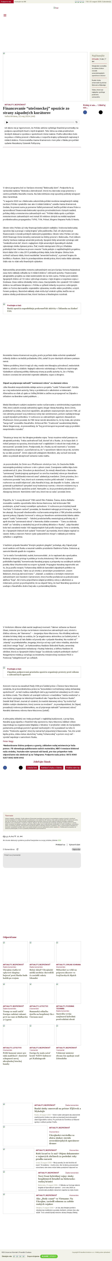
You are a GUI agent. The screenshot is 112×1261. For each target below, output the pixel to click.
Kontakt (15, 1252)
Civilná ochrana (73, 965)
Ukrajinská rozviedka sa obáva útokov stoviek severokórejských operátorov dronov (99, 71)
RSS (3, 1252)
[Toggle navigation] (5, 15)
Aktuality (9, 105)
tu (58, 827)
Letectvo (43, 1006)
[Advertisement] (56, 35)
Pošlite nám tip (73, 768)
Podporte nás (6, 2)
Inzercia (8, 1252)
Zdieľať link (32, 768)
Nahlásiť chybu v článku (51, 768)
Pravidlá (21, 1252)
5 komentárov (54, 1132)
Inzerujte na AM (20, 2)
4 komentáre (60, 967)
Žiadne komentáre (9, 967)
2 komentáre (34, 1009)
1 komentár (34, 1050)
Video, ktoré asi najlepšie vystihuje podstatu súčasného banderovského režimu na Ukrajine (98, 96)
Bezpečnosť (20, 105)
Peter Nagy (8, 741)
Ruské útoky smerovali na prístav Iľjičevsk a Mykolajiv (99, 82)
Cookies (28, 1252)
